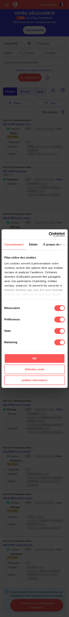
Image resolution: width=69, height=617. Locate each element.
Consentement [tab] (13, 244)
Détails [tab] (33, 244)
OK (34, 358)
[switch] (59, 319)
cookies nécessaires (34, 380)
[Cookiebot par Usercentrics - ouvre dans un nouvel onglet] (49, 234)
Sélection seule (34, 369)
